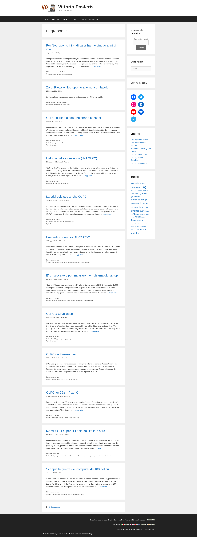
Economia (51, 72)
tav (138, 226)
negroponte (60, 74)
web (91, 300)
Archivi (73, 19)
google (54, 379)
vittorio (106, 456)
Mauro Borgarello (136, 529)
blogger (133, 190)
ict (61, 262)
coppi (54, 494)
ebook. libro (52, 74)
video (82, 262)
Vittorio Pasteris (76, 6)
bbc (49, 262)
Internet (58, 72)
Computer (51, 140)
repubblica (134, 224)
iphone (64, 262)
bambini (54, 300)
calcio (138, 190)
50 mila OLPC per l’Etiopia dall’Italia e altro (75, 431)
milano (147, 214)
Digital (65, 19)
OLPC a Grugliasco (59, 313)
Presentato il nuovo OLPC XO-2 (68, 237)
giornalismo (136, 197)
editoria (137, 193)
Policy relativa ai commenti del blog (80, 534)
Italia (146, 207)
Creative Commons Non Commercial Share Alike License (127, 520)
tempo (101, 456)
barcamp (142, 183)
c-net (50, 183)
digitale (145, 190)
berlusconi (135, 187)
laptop (50, 143)
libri (131, 214)
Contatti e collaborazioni (90, 19)
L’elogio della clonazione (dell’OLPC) (71, 158)
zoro (68, 104)
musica (143, 217)
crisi (55, 222)
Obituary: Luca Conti (139, 154)
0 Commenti (52, 145)
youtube (87, 262)
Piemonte (137, 220)
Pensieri (64, 102)
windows (112, 456)
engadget (55, 417)
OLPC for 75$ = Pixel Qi (62, 392)
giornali (143, 193)
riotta (64, 104)
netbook (63, 183)
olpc (63, 143)
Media (64, 72)
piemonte (146, 221)
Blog (53, 262)
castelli (50, 222)
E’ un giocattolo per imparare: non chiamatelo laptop (82, 275)
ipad (132, 207)
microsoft (142, 214)
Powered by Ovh (149, 529)
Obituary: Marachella (139, 163)
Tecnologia (68, 74)
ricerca (140, 224)
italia (68, 300)
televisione (143, 226)
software (87, 300)
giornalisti (135, 200)
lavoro (142, 211)
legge (65, 339)
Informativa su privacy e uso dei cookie (55, 534)
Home (46, 19)
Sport (132, 226)
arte (49, 300)
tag (78, 417)
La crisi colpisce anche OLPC (66, 196)
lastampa (64, 494)
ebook (57, 262)
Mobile (58, 140)
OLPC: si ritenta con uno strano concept (73, 117)
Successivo (56, 507)
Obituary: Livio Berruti (139, 140)
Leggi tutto (97, 67)
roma (97, 456)
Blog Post (55, 19)
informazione (64, 456)
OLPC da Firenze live (61, 354)
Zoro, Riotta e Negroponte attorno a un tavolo (77, 87)
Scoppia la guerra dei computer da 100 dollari (77, 469)
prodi (92, 456)
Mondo (79, 456)
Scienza (148, 224)
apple (133, 183)
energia (63, 300)
